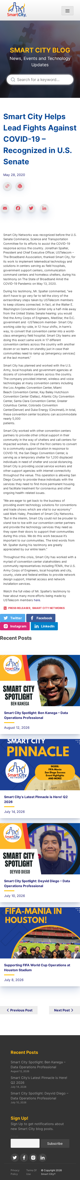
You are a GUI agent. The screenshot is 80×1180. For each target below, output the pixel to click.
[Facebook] (19, 210)
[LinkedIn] (46, 210)
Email (14, 1136)
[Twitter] (32, 210)
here (37, 600)
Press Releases (19, 608)
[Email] (6, 210)
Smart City (40, 23)
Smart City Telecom (40, 33)
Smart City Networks (40, 28)
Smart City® (48, 1173)
